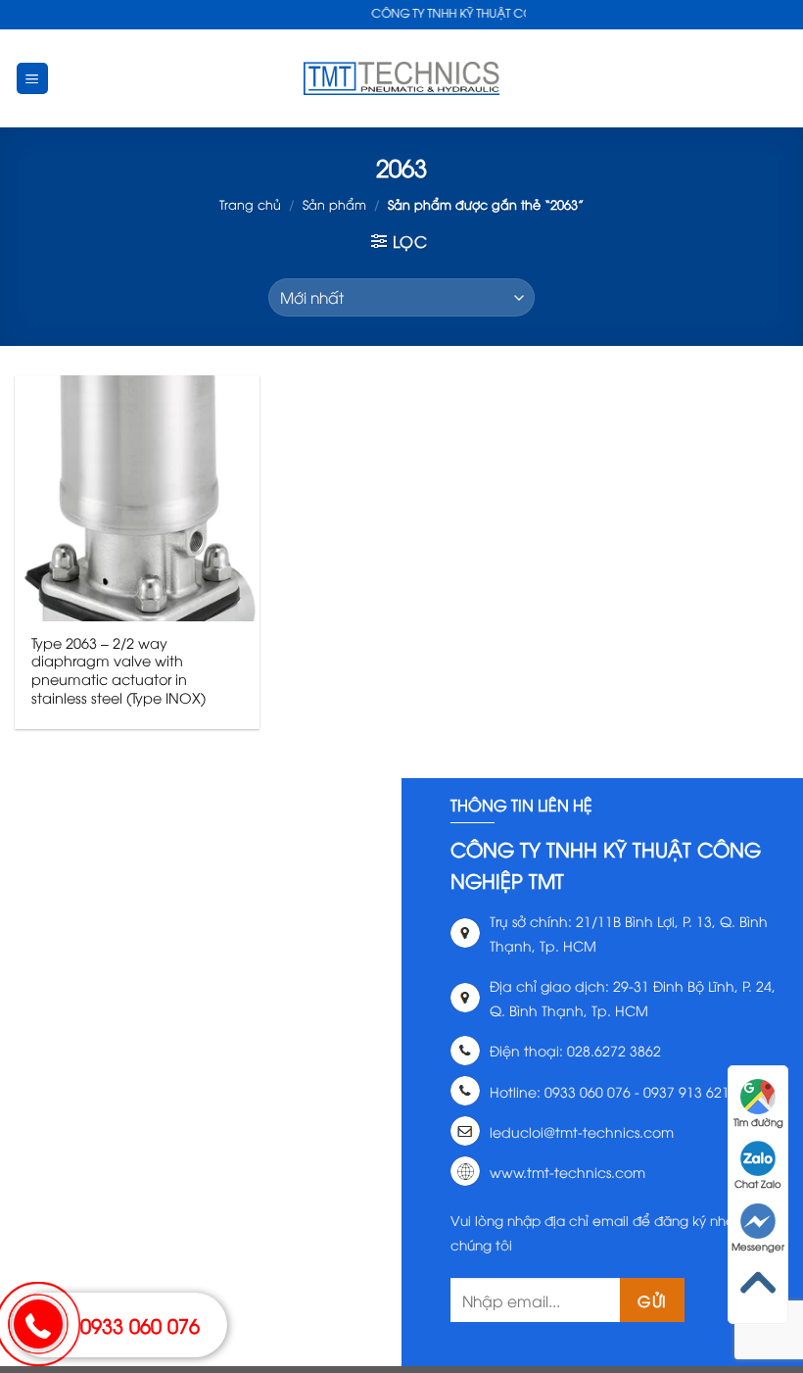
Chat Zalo (757, 1183)
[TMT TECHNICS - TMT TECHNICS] (401, 78)
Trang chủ (250, 204)
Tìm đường (758, 1121)
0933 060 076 (140, 1324)
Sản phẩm (334, 204)
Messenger (758, 1246)
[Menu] (33, 79)
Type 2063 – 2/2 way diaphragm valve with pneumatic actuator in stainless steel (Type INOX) (118, 670)
